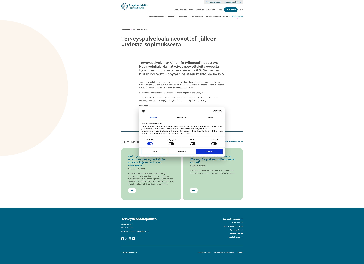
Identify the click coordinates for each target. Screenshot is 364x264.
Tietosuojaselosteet (204, 252)
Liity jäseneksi (231, 9)
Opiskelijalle (196, 16)
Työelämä (183, 16)
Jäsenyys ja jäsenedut (155, 16)
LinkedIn (133, 238)
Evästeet (240, 252)
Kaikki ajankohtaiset (232, 141)
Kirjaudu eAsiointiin (214, 2)
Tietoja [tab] (210, 117)
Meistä (225, 16)
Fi (240, 9)
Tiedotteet (125, 29)
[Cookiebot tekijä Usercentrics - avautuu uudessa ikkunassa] (214, 111)
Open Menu (165, 17)
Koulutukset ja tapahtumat (184, 9)
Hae (220, 9)
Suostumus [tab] (153, 117)
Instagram (130, 238)
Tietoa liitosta (234, 233)
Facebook (122, 238)
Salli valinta (182, 151)
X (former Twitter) (126, 238)
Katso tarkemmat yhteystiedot (133, 231)
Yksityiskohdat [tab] (182, 117)
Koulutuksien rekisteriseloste (224, 252)
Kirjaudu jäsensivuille (232, 2)
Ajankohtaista (237, 16)
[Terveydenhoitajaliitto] (134, 6)
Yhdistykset (200, 9)
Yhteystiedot (210, 9)
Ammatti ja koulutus (232, 226)
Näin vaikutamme (212, 16)
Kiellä (155, 151)
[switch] (171, 143)
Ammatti (171, 16)
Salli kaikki (209, 151)
